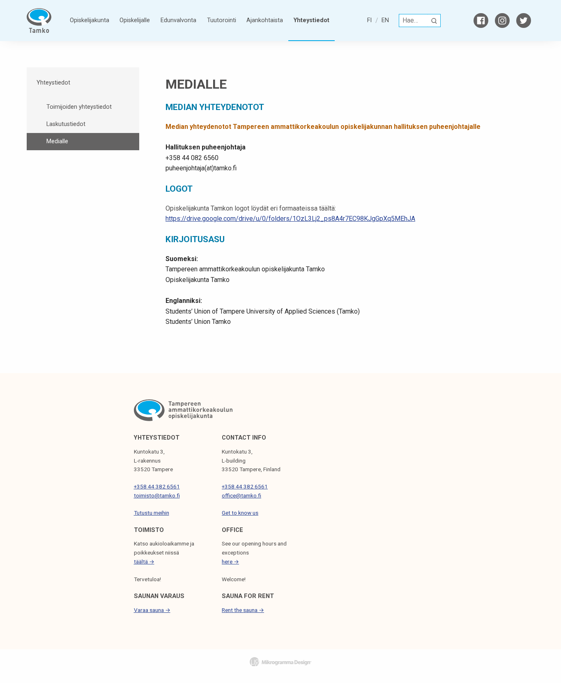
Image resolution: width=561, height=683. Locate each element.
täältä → (144, 561)
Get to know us (240, 512)
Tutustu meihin (151, 512)
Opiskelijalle (135, 20)
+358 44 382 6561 (157, 486)
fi (369, 20)
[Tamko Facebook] (481, 20)
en (385, 20)
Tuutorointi (221, 20)
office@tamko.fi (241, 495)
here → (230, 561)
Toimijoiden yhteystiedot (79, 106)
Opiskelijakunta (89, 20)
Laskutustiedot (65, 124)
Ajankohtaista (264, 20)
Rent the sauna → (243, 610)
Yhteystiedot (311, 20)
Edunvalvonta (178, 20)
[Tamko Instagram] (502, 20)
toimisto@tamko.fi (157, 495)
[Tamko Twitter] (523, 20)
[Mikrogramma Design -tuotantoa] (280, 661)
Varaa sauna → (152, 610)
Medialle (57, 141)
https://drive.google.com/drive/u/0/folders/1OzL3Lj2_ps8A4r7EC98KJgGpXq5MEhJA (290, 218)
